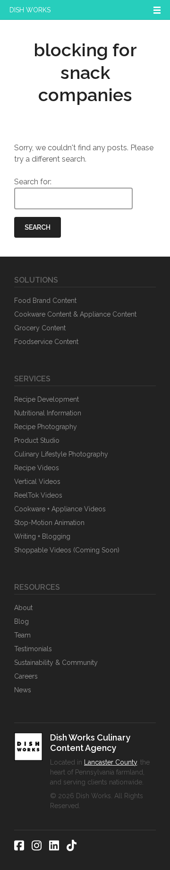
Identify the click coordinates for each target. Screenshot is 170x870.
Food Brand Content (45, 300)
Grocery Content (40, 328)
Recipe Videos (36, 468)
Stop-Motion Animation (49, 522)
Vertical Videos (37, 481)
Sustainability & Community (56, 662)
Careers (26, 676)
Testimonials (33, 649)
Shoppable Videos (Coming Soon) (66, 550)
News (22, 690)
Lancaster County (110, 762)
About (23, 608)
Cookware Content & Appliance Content (75, 314)
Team (22, 635)
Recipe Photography (45, 427)
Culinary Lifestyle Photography (61, 454)
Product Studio (37, 440)
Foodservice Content (46, 341)
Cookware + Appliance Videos (60, 509)
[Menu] (157, 9)
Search (38, 227)
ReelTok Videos (38, 495)
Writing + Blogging (42, 536)
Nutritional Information (47, 413)
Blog (21, 621)
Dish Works (30, 10)
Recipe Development (46, 399)
